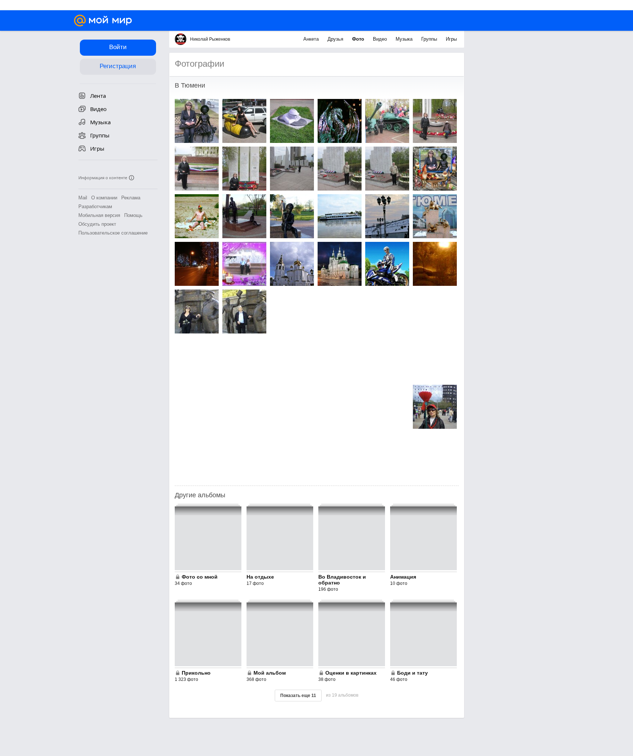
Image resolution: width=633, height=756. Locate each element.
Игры (451, 39)
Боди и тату (412, 673)
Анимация (403, 577)
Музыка (405, 39)
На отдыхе (260, 577)
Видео (380, 39)
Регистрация (118, 66)
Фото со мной (200, 577)
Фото (359, 39)
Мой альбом (269, 673)
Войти (118, 47)
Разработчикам (95, 206)
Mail (82, 197)
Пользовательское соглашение (113, 233)
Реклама (130, 197)
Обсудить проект (97, 224)
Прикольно (196, 673)
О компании (104, 197)
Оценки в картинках (351, 673)
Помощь (133, 215)
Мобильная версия (99, 215)
